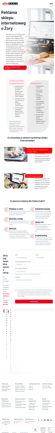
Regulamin (14, 432)
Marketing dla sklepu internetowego (6, 386)
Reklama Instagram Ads (20, 389)
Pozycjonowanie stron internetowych (20, 402)
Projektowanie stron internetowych (33, 407)
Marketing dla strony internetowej (6, 390)
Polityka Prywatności (24, 432)
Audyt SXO (31, 389)
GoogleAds (19, 128)
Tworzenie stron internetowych (32, 404)
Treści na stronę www (46, 387)
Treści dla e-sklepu (46, 386)
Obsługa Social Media (20, 386)
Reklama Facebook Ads (20, 387)
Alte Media (7, 432)
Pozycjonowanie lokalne (20, 407)
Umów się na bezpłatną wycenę (12, 67)
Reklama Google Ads (6, 403)
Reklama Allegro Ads (6, 405)
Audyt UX (31, 386)
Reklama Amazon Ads (6, 406)
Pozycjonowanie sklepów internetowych (20, 405)
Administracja (32, 409)
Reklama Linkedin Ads (20, 391)
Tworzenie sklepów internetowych (46, 404)
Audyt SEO (31, 387)
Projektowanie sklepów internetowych (47, 407)
